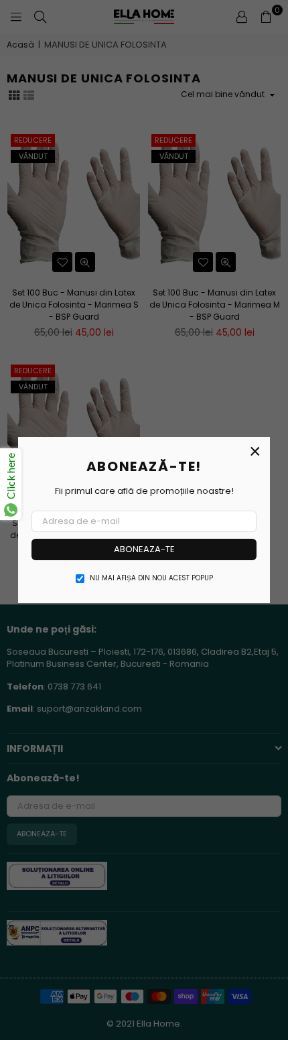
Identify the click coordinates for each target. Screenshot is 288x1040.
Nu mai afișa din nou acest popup (151, 578)
